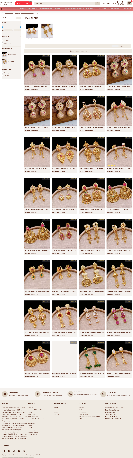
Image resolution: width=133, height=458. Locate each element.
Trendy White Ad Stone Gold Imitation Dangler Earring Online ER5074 (64, 86)
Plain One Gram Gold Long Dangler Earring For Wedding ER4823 (119, 291)
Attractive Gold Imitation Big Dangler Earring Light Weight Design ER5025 (92, 127)
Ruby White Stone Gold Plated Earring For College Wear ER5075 (37, 86)
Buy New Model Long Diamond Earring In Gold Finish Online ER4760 (92, 332)
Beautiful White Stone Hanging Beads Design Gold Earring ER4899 (119, 250)
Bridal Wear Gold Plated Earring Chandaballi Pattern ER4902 (37, 250)
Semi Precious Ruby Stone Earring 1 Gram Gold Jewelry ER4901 (64, 250)
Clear (19, 18)
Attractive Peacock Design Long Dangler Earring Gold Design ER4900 (92, 250)
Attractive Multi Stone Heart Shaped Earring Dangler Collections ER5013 (119, 168)
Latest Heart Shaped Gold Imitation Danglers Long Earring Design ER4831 (92, 291)
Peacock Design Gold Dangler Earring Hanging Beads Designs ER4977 (37, 209)
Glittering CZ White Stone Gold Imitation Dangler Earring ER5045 (64, 127)
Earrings (17, 13)
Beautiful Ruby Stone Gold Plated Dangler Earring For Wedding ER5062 (92, 86)
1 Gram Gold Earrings (27, 13)
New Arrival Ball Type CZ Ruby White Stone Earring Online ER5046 (37, 127)
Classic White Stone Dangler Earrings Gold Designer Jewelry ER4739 (119, 373)
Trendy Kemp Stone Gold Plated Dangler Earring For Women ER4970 (92, 209)
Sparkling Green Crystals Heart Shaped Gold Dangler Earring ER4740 (92, 373)
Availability (6, 36)
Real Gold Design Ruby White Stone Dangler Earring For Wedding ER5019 (64, 168)
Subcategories (7, 49)
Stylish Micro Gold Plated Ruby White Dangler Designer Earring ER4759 (119, 332)
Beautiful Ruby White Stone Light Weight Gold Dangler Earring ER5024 (119, 127)
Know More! (22, 438)
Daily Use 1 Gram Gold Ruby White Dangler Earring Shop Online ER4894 (64, 291)
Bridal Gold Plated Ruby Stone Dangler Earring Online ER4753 (64, 373)
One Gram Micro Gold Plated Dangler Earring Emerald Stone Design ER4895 (37, 291)
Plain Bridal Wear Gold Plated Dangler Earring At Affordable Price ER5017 (92, 168)
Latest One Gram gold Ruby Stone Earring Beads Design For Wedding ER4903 (119, 209)
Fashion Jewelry (9, 13)
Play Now (76, 396)
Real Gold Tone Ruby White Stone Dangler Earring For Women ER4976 (64, 209)
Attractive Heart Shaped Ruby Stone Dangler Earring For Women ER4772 (64, 332)
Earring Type (6, 69)
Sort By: (115, 46)
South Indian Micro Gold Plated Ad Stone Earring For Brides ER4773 (37, 332)
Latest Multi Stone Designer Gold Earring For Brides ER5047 (119, 86)
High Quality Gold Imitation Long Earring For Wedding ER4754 (37, 373)
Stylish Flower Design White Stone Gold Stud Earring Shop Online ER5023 (37, 168)
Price (4, 23)
